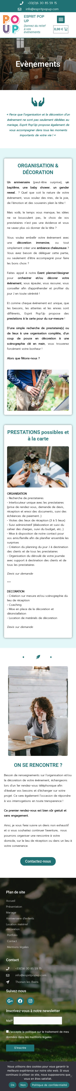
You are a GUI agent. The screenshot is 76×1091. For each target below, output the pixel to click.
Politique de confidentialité (49, 1085)
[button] (61, 19)
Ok (12, 1085)
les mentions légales (38, 1036)
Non (23, 1085)
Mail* (9, 1020)
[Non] (71, 1076)
